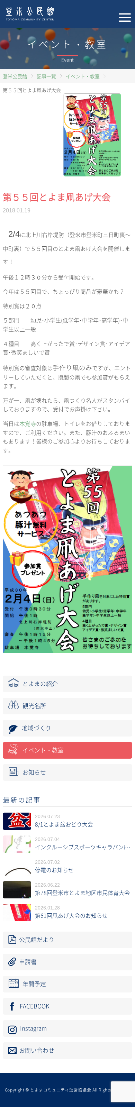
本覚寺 (27, 424)
